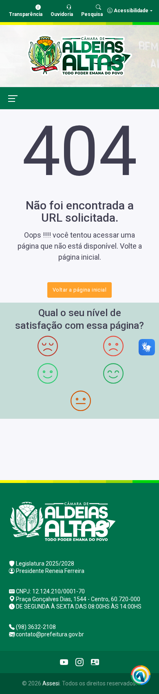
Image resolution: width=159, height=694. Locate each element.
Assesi (51, 683)
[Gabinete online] (95, 662)
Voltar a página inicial (79, 290)
